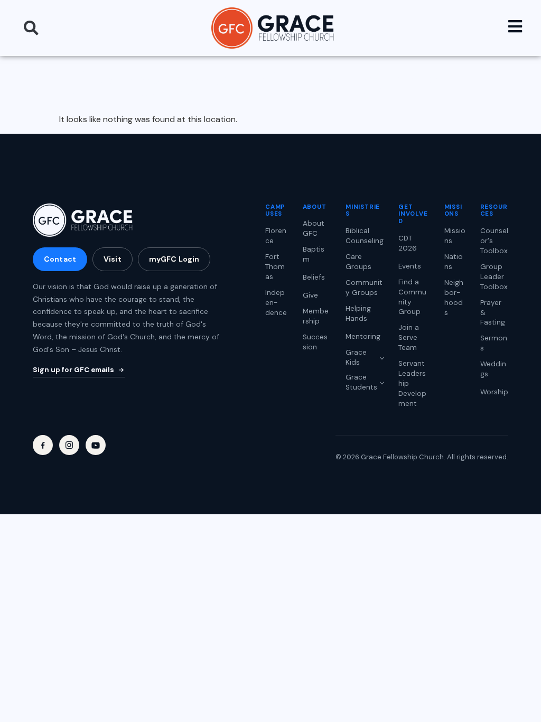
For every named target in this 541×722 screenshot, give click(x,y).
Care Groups (358, 261)
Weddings (493, 368)
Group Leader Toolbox (494, 276)
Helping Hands (358, 313)
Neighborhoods (453, 297)
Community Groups (364, 287)
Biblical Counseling (365, 235)
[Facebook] (43, 445)
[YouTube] (96, 445)
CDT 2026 (407, 243)
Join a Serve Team (408, 337)
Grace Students (361, 382)
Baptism (313, 254)
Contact (60, 259)
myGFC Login (174, 259)
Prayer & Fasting (492, 312)
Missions (454, 235)
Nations (453, 261)
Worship (494, 391)
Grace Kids (356, 357)
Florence (275, 235)
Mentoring (363, 336)
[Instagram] (69, 445)
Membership (316, 316)
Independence (276, 302)
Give (310, 295)
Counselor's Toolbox (494, 240)
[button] (31, 28)
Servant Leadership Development (412, 383)
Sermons (493, 343)
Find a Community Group (412, 297)
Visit (113, 259)
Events (409, 266)
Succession (315, 341)
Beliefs (314, 277)
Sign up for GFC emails (73, 369)
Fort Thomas (275, 266)
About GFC (313, 228)
